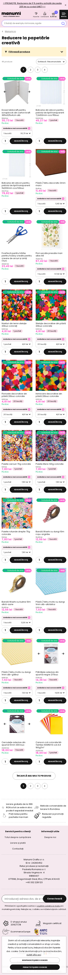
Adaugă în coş (21, 141)
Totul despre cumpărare (18, 837)
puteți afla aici (34, 954)
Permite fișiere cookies (35, 967)
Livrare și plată (18, 842)
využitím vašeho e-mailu (48, 906)
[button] (34, 51)
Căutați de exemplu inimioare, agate (22, 23)
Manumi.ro (10, 31)
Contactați (17, 848)
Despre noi (50, 837)
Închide (65, 5)
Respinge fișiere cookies (35, 960)
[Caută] (63, 23)
